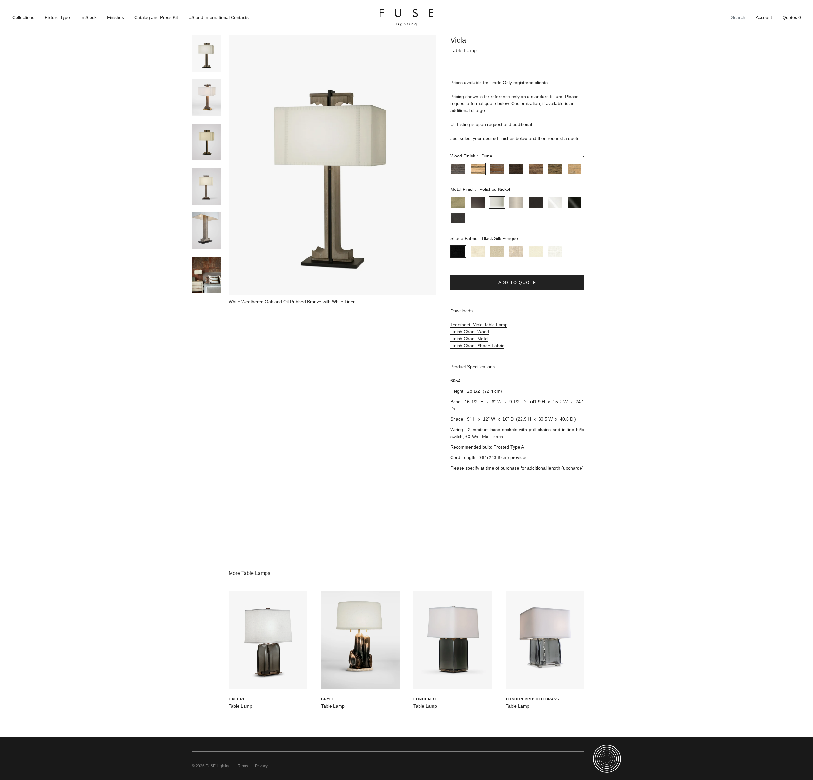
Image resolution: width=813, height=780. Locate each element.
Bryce (328, 699)
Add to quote (517, 282)
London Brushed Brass (532, 699)
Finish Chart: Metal (469, 338)
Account (764, 17)
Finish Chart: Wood (469, 331)
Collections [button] (23, 17)
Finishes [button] (115, 17)
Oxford (237, 699)
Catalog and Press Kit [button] (156, 17)
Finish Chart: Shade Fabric (477, 345)
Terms (243, 766)
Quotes (792, 17)
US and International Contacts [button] (218, 17)
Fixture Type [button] (57, 17)
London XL (425, 699)
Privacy (261, 766)
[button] (517, 156)
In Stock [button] (88, 17)
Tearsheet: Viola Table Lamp (478, 324)
